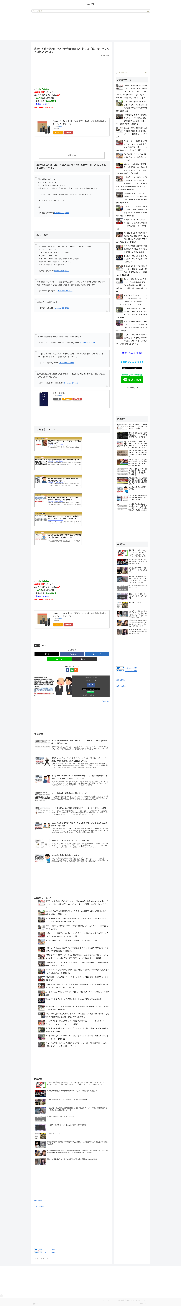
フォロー (91, 685)
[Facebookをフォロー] (67, 670)
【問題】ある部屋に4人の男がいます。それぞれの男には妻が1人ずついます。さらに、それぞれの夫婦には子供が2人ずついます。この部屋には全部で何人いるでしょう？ (77, 904)
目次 (69, 155)
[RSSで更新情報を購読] (76, 670)
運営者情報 (38, 1200)
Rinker (60, 126)
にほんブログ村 (49, 1249)
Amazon (58, 132)
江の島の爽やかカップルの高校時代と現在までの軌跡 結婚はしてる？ (72, 940)
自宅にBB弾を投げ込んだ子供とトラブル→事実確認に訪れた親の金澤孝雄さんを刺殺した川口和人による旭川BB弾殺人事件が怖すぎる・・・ (131, 285)
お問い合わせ (39, 1206)
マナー (44, 645)
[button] (148, 11)
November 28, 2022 (61, 213)
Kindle (57, 399)
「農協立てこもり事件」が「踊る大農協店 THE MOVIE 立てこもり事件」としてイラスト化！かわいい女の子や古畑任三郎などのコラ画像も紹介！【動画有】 (132, 183)
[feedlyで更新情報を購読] (72, 670)
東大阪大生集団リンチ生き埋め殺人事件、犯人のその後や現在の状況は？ (73, 999)
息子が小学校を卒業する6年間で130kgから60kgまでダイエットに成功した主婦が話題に (135, 249)
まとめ (38, 645)
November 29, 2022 (65, 291)
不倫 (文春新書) (59, 393)
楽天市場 (68, 132)
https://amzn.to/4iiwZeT (43, 107)
